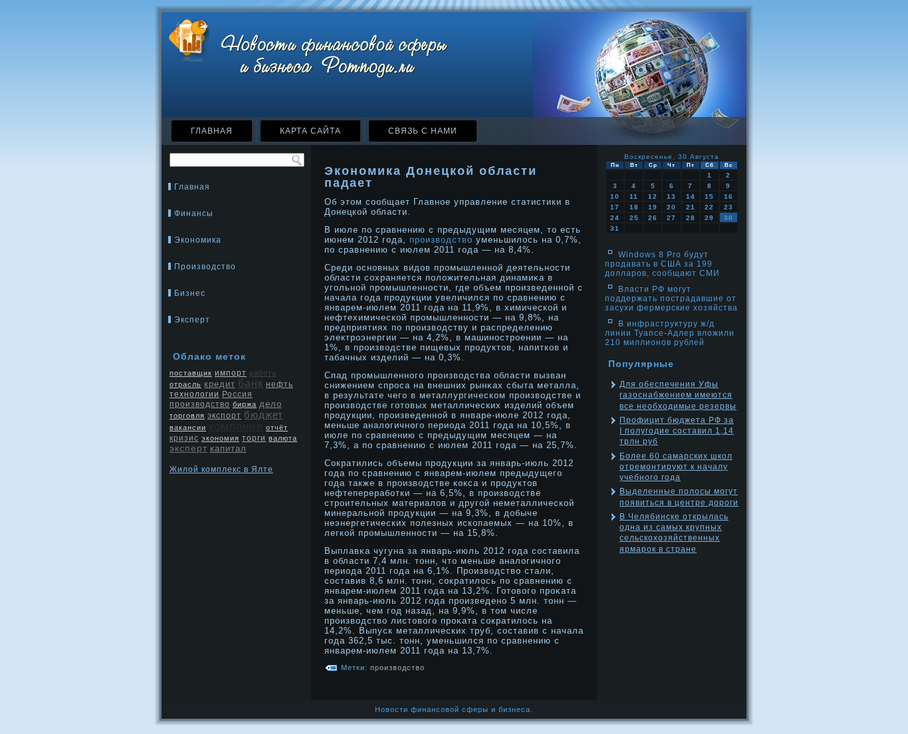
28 (690, 217)
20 (671, 207)
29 (709, 217)
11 (633, 196)
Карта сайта (310, 131)
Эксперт (192, 319)
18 (634, 207)
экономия (220, 438)
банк (250, 383)
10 (615, 196)
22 (709, 207)
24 (615, 217)
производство (200, 404)
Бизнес (189, 293)
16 (728, 196)
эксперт (188, 448)
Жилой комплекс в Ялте (221, 469)
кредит (219, 384)
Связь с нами (422, 131)
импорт (231, 373)
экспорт (224, 415)
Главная (212, 131)
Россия (237, 394)
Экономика (197, 240)
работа (263, 373)
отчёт (277, 427)
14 (690, 196)
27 (671, 217)
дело (270, 404)
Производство (205, 266)
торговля (187, 416)
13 (671, 196)
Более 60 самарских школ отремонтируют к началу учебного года (676, 467)
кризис (184, 438)
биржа (245, 404)
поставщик (191, 373)
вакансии (188, 427)
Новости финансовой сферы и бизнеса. (454, 709)
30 (728, 217)
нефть (279, 384)
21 (690, 207)
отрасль (185, 384)
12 (652, 196)
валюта (283, 438)
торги (254, 438)
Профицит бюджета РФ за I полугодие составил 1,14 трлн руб (677, 431)
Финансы (193, 213)
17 (615, 207)
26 (652, 217)
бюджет (263, 414)
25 (634, 217)
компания (236, 426)
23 (728, 207)
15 (709, 196)
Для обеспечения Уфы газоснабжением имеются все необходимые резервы (678, 395)
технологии (194, 394)
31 (615, 228)
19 (652, 207)
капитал (228, 448)
